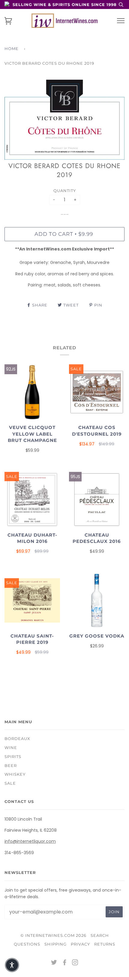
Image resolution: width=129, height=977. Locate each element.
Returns (104, 944)
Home (11, 48)
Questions (27, 944)
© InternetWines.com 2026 (53, 935)
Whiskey (15, 774)
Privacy (80, 944)
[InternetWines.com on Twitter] (54, 963)
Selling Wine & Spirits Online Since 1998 (65, 4)
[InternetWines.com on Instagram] (75, 963)
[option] (64, 120)
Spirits (12, 756)
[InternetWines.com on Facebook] (65, 963)
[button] (12, 965)
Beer (10, 765)
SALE (10, 783)
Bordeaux (17, 738)
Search (100, 935)
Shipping (55, 944)
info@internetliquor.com (30, 841)
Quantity (64, 190)
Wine (10, 747)
